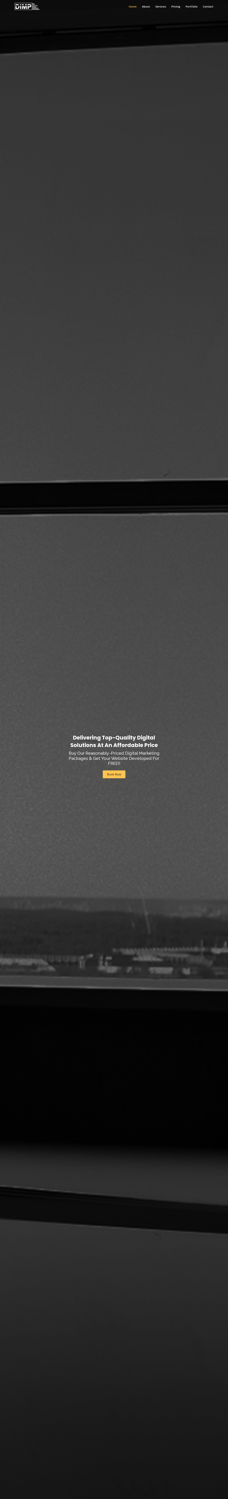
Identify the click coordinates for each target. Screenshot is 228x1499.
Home (133, 6)
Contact (208, 6)
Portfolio (192, 6)
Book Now (114, 774)
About (146, 6)
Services (160, 6)
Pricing (175, 6)
